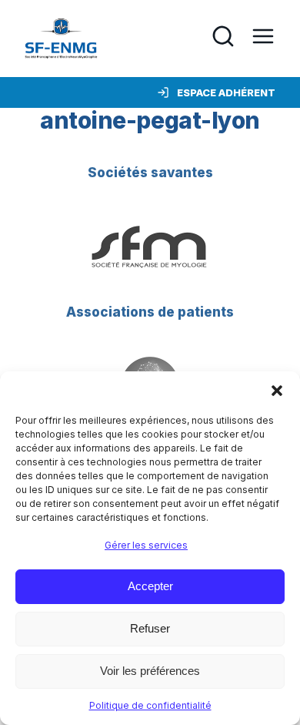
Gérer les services (146, 545)
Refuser (150, 628)
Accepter (150, 585)
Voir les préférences (150, 670)
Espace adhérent (226, 92)
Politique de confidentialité (150, 705)
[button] (277, 390)
